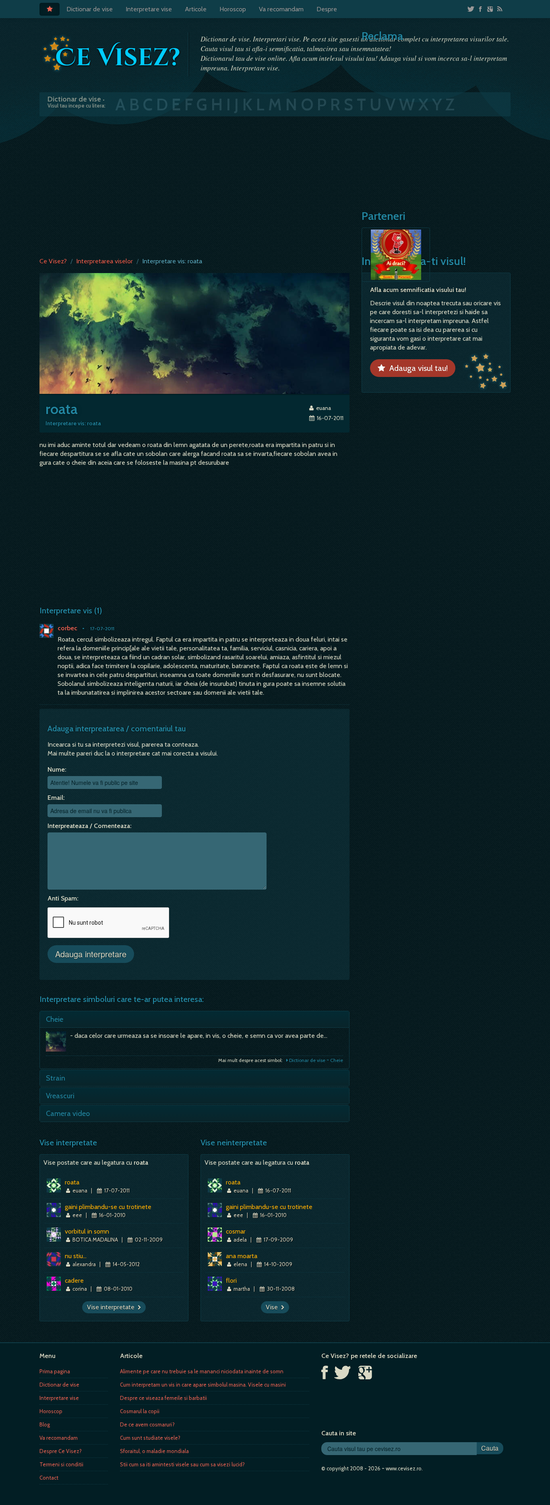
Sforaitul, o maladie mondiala (154, 1451)
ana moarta (241, 1256)
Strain (55, 1078)
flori (231, 1280)
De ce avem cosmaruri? (147, 1424)
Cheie (54, 1019)
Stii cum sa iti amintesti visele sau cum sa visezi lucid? (182, 1464)
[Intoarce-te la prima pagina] (111, 53)
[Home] (49, 9)
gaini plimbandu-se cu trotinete (108, 1207)
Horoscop (232, 9)
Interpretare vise (149, 9)
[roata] (194, 333)
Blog (44, 1424)
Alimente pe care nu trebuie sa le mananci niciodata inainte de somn (201, 1371)
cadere (74, 1280)
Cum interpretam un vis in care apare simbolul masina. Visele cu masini (203, 1384)
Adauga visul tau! (416, 368)
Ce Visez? (53, 261)
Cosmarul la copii (139, 1411)
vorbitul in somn (87, 1231)
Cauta (489, 1448)
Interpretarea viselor (104, 261)
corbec (67, 628)
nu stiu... (76, 1256)
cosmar (236, 1231)
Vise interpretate (112, 1307)
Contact (48, 1477)
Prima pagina (54, 1371)
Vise (273, 1307)
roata (72, 1182)
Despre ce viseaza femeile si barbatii (163, 1398)
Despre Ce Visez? (60, 1451)
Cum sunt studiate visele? (150, 1438)
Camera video (68, 1113)
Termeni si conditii (61, 1464)
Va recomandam (281, 9)
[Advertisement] (275, 184)
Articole (196, 9)
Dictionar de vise (89, 9)
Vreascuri (60, 1095)
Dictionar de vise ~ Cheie (315, 1060)
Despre (326, 9)
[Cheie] (58, 1043)
